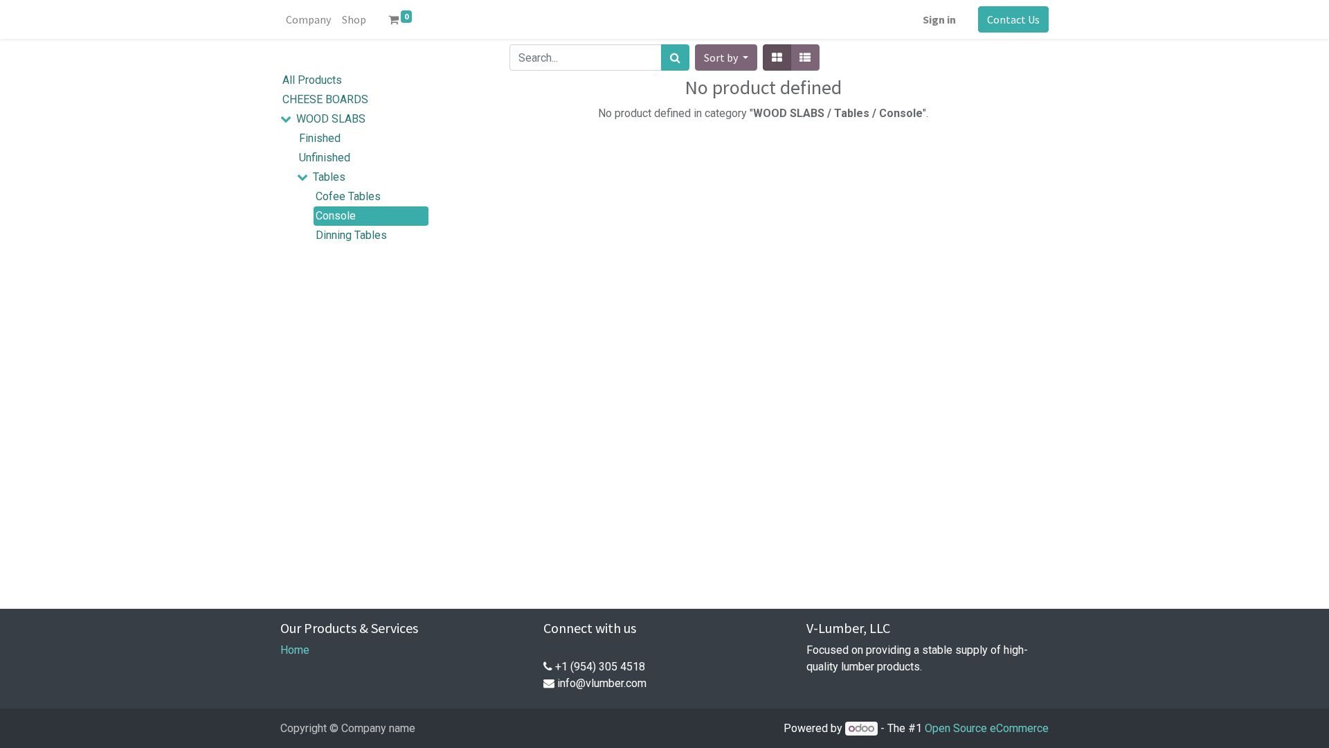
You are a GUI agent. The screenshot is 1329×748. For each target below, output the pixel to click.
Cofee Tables (348, 196)
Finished (320, 138)
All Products (312, 80)
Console (336, 215)
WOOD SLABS (330, 118)
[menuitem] (308, 19)
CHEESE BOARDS (325, 99)
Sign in (939, 19)
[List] (805, 57)
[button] (726, 57)
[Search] (675, 57)
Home (294, 650)
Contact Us (1013, 19)
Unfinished (324, 157)
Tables (329, 177)
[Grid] (777, 57)
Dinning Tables (351, 235)
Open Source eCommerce (987, 728)
